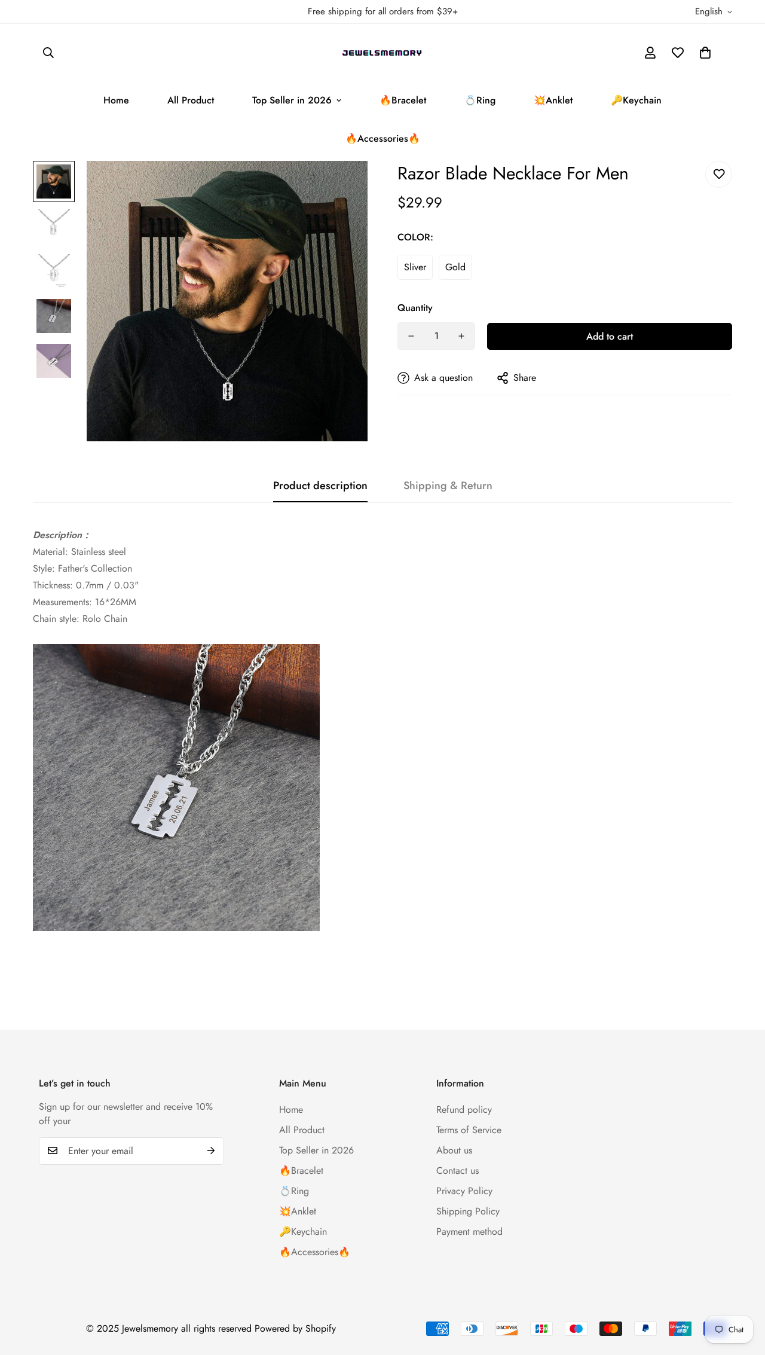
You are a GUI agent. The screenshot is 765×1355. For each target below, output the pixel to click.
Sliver (415, 267)
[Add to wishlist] (718, 174)
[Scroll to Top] (741, 1290)
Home (116, 100)
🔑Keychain (636, 100)
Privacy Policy (464, 1190)
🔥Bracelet (403, 100)
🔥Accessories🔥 (382, 138)
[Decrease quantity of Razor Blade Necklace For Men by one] (411, 336)
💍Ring (479, 100)
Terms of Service (468, 1129)
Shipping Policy (468, 1210)
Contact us (457, 1170)
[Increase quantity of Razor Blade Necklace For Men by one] (461, 336)
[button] (705, 52)
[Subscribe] (211, 1150)
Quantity (415, 308)
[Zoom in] (342, 186)
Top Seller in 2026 (292, 100)
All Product (190, 100)
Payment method (469, 1231)
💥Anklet (553, 100)
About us (454, 1149)
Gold (455, 267)
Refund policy (464, 1109)
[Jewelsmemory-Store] (382, 52)
